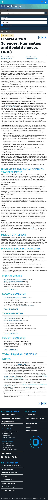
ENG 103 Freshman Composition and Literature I (15, 279)
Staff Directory (7, 425)
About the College (8, 414)
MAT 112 (23, 306)
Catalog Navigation (6, 31)
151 (46, 384)
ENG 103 (8, 106)
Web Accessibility (31, 430)
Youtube (9, 457)
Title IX (28, 427)
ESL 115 (20, 364)
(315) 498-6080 (6, 447)
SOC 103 (32, 228)
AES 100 (24, 384)
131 (38, 384)
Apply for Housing (8, 487)
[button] (45, 2)
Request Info (6, 476)
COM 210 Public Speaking (10, 318)
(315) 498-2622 (6, 435)
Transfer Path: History (6, 58)
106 (35, 384)
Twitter (13, 457)
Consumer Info (30, 414)
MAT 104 (18, 306)
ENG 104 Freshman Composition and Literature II (15, 297)
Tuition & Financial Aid (9, 473)
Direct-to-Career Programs (11, 466)
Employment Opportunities (11, 418)
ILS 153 (27, 387)
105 (28, 384)
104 (14, 385)
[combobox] (24, 13)
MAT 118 (32, 306)
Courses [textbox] (3, 19)
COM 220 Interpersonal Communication (13, 320)
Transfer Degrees (7, 469)
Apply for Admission (8, 483)
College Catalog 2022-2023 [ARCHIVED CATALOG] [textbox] (13, 13)
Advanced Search (5, 28)
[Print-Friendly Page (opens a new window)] (42, 37)
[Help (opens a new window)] (45, 37)
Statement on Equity (32, 423)
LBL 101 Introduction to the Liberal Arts (13, 281)
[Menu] (41, 2)
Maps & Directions (8, 422)
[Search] (45, 22)
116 (25, 364)
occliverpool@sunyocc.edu (10, 449)
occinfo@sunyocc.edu (8, 437)
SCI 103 (10, 385)
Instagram (5, 457)
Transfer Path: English (31, 56)
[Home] (2, 2)
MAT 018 (16, 378)
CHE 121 (42, 384)
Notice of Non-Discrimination (35, 418)
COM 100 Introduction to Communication (13, 317)
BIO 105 (32, 384)
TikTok (16, 457)
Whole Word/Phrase (7, 25)
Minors (4, 94)
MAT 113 (27, 306)
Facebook (2, 457)
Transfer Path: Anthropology (8, 56)
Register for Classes (8, 490)
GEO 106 (6, 385)
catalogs (5, 498)
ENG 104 (14, 106)
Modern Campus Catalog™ (40, 498)
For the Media (6, 453)
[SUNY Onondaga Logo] (36, 442)
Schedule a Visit (7, 480)
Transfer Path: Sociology (32, 58)
